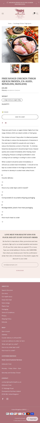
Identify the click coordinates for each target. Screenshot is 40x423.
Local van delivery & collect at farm (13, 341)
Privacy (4, 316)
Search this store (7, 290)
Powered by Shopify (20, 418)
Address (4, 334)
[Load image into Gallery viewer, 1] (14, 68)
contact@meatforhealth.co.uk (11, 382)
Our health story (7, 296)
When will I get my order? (10, 344)
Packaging (5, 309)
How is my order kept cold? (10, 347)
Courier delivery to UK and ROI (11, 338)
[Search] (37, 13)
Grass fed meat (7, 300)
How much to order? (8, 350)
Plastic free (5, 306)
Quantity (5, 104)
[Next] (36, 3)
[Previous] (4, 3)
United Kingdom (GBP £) (19, 409)
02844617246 (6, 385)
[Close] (39, 2)
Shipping (4, 90)
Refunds (4, 322)
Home (9, 23)
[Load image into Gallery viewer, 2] (25, 68)
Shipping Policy (6, 319)
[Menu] (3, 14)
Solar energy (6, 303)
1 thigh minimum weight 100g (12, 100)
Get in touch (6, 331)
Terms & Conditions (8, 312)
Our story (5, 293)
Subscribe (20, 270)
